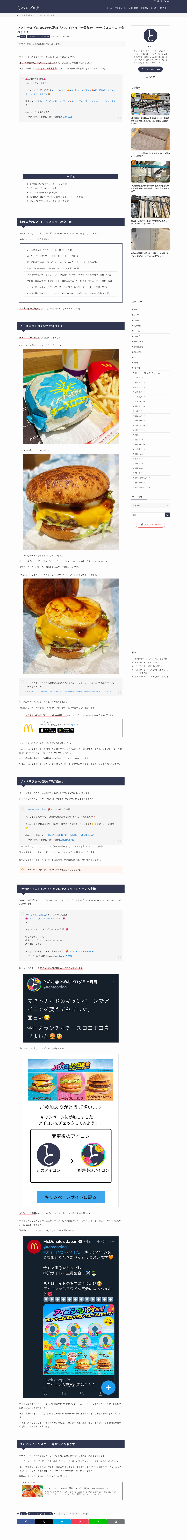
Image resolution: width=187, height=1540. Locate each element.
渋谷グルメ (139, 463)
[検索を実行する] (167, 514)
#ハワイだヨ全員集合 (37, 82)
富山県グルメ (140, 416)
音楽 (136, 362)
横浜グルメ (139, 454)
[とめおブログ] (29, 8)
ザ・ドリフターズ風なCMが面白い (46, 192)
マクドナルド (74, 1514)
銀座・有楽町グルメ (142, 487)
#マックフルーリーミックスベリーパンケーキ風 (94, 101)
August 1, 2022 (67, 839)
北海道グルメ (140, 392)
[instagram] (158, 1)
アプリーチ (74, 725)
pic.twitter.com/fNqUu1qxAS (81, 835)
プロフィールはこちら (150, 69)
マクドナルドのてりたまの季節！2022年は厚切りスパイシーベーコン (76, 1488)
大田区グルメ (140, 411)
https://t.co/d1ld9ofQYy (58, 835)
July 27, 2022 (66, 116)
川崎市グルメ (140, 425)
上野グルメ (139, 378)
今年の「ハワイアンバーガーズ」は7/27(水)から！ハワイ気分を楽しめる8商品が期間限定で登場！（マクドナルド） (68, 691)
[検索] (168, 1)
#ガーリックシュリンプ (80, 90)
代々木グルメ (140, 387)
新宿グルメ (139, 439)
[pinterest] (161, 1)
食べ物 (23, 36)
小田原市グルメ (141, 420)
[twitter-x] (155, 1)
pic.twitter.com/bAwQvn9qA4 (82, 951)
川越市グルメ (140, 430)
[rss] (165, 1)
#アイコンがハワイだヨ (39, 918)
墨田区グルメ (140, 406)
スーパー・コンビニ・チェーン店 (38, 36)
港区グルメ (139, 468)
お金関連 (137, 325)
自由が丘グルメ (141, 482)
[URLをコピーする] (116, 1521)
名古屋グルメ (140, 401)
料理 (137, 435)
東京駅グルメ (140, 449)
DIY (135, 309)
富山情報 (137, 352)
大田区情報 (138, 346)
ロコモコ (85, 1514)
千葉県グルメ (140, 397)
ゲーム (137, 330)
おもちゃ (137, 320)
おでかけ (137, 315)
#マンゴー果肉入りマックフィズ (54, 101)
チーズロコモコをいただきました (45, 188)
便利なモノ (138, 341)
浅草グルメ (139, 459)
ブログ (137, 336)
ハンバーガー (62, 1514)
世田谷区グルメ (141, 382)
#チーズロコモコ (59, 90)
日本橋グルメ (140, 444)
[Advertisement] (71, 147)
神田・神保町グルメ (142, 478)
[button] (26, 1521)
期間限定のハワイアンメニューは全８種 (48, 183)
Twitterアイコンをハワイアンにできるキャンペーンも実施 (56, 196)
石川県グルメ (140, 473)
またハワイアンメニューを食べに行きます (49, 200)
